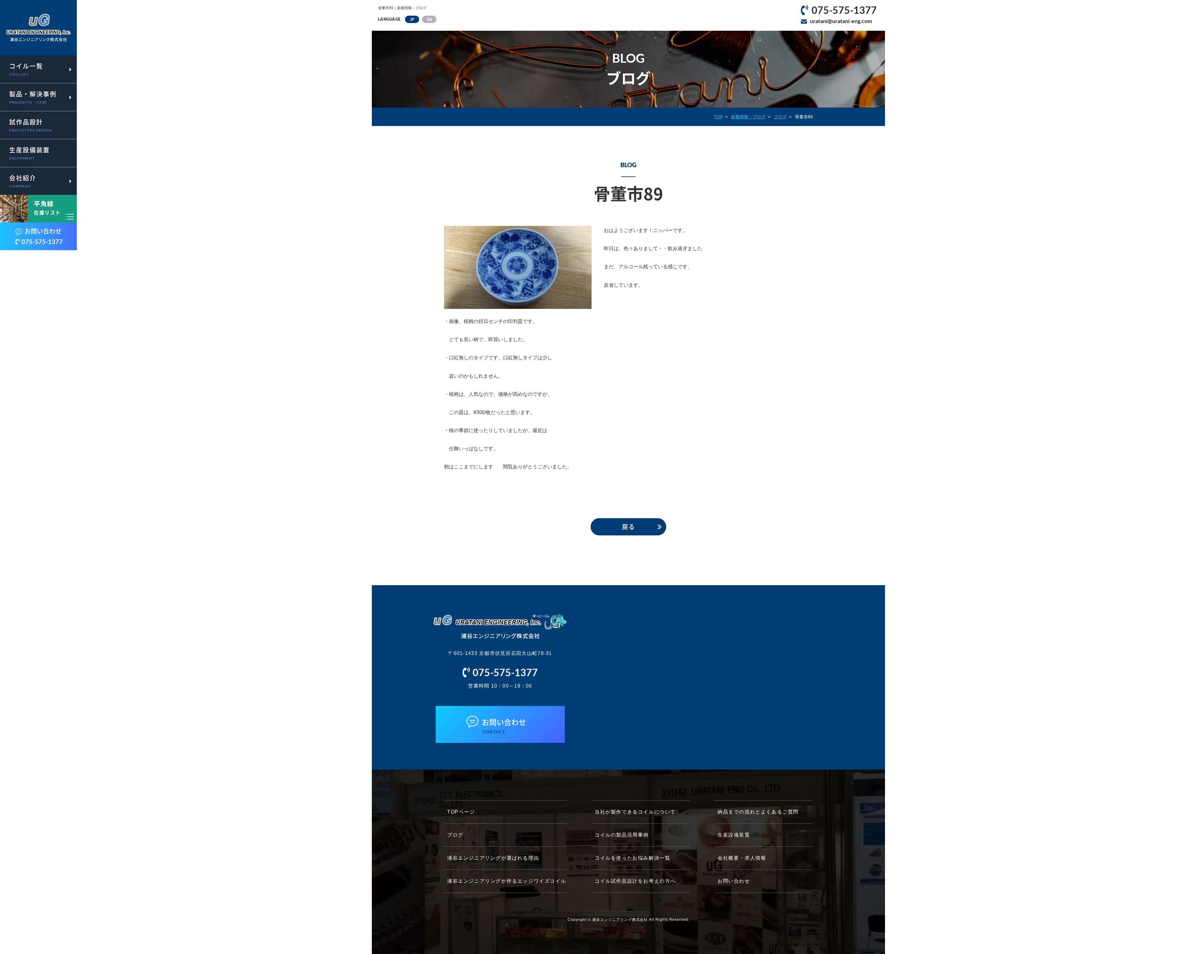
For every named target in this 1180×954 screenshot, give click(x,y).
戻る (628, 526)
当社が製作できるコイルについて (635, 811)
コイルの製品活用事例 (622, 835)
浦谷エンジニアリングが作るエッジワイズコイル (506, 881)
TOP (718, 116)
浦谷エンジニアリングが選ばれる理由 (493, 858)
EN (429, 19)
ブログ (780, 116)
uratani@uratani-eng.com (841, 21)
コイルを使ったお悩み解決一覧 (632, 858)
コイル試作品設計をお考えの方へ (635, 881)
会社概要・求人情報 (742, 858)
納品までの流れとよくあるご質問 (758, 811)
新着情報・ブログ (748, 116)
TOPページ (461, 811)
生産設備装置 (734, 835)
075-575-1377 (844, 10)
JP (412, 19)
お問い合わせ (734, 881)
